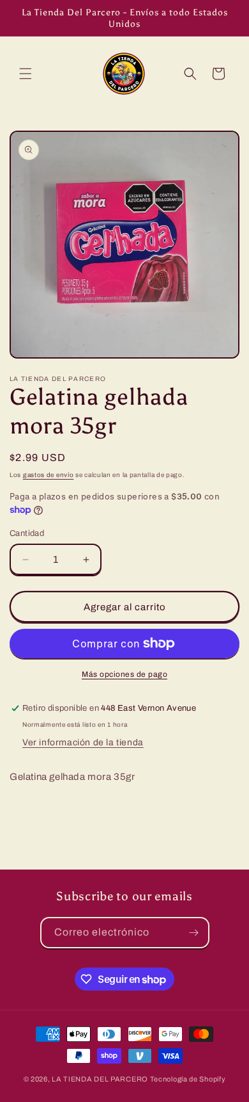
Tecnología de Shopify (188, 1079)
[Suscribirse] (194, 932)
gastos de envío (48, 474)
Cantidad (27, 533)
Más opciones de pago (124, 674)
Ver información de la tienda (83, 742)
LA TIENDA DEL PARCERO (100, 1079)
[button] (25, 74)
